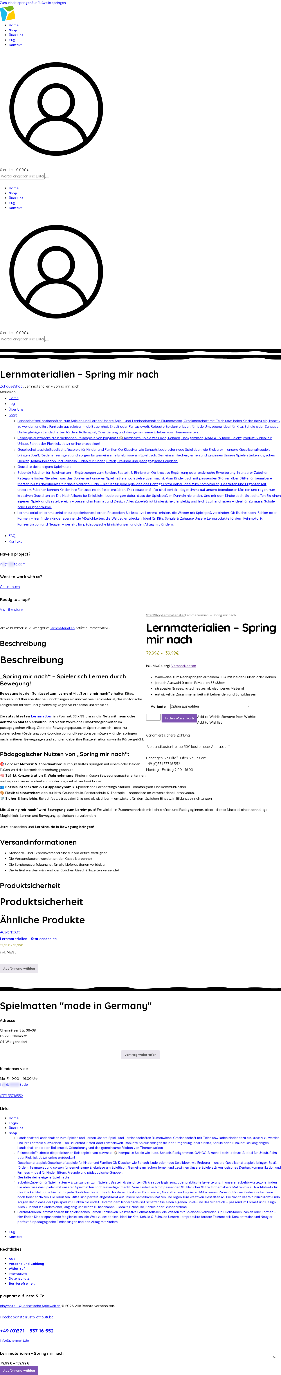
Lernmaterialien (174, 615)
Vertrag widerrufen (140, 1055)
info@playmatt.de (14, 1340)
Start (150, 615)
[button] (227, 716)
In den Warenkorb (179, 718)
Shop (18, 386)
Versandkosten (183, 665)
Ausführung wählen (19, 968)
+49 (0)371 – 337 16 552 (27, 1330)
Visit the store (11, 609)
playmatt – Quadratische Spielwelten (30, 1305)
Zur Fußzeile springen (49, 2)
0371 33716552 (11, 1096)
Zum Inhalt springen (16, 2)
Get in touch (10, 587)
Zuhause (7, 386)
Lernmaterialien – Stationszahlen (28, 939)
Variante (158, 706)
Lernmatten (41, 716)
